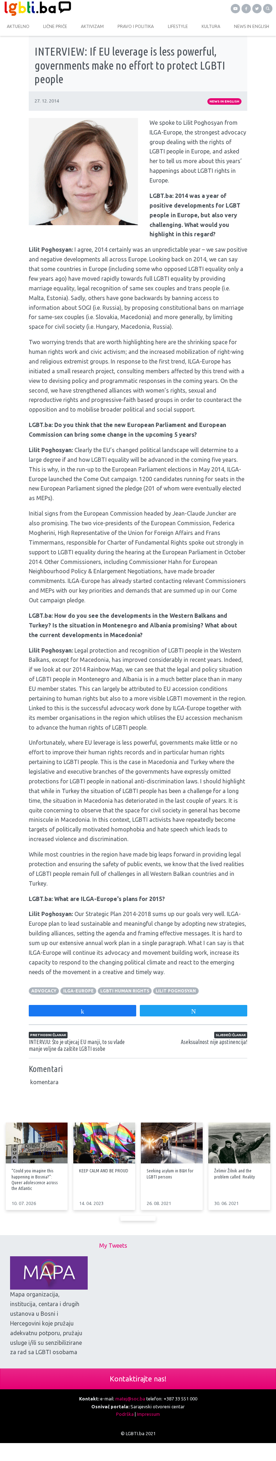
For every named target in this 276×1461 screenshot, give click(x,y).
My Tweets (113, 1245)
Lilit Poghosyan (176, 990)
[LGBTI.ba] (69, 8)
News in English (224, 101)
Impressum (148, 1414)
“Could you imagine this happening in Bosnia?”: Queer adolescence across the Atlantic (35, 1179)
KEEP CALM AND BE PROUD (103, 1170)
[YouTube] (235, 8)
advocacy (43, 990)
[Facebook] (246, 8)
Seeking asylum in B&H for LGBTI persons (170, 1173)
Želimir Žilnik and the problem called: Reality (234, 1173)
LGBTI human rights (124, 990)
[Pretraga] (267, 8)
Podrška (125, 1414)
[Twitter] (257, 8)
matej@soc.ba (130, 1398)
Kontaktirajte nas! (138, 1379)
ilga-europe (78, 990)
